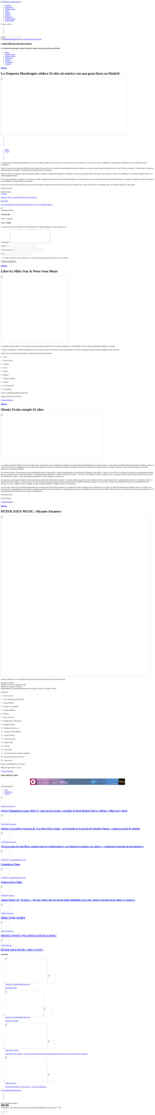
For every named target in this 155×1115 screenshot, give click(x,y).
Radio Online (9, 20)
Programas (8, 17)
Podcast (7, 15)
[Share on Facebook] (79, 138)
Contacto (8, 5)
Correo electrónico (7, 250)
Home (7, 11)
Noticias (8, 13)
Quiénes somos (10, 19)
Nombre (4, 246)
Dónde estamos (10, 9)
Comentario (5, 242)
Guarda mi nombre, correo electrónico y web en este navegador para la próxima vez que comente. (35, 258)
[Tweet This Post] (79, 140)
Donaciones (9, 7)
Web (2, 254)
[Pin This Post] (79, 142)
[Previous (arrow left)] (2, 1113)
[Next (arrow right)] (4, 1113)
